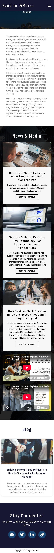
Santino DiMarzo (18, 5)
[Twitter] (22, 534)
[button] (49, 5)
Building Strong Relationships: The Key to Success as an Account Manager (27, 473)
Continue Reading (27, 197)
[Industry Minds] (32, 534)
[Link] (42, 534)
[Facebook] (12, 534)
